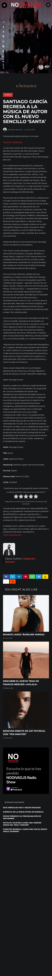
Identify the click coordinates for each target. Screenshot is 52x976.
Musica (8, 95)
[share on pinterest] (3, 46)
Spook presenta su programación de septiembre (22, 817)
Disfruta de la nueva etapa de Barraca (23, 812)
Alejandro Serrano (15, 130)
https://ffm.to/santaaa (12, 142)
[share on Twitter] (3, 56)
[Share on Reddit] (3, 22)
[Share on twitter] (13, 576)
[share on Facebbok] (3, 61)
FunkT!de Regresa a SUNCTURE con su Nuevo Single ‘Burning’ (25, 830)
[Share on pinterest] (26, 576)
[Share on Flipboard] (3, 27)
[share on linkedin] (3, 51)
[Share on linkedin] (19, 576)
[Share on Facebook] (6, 576)
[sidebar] (48, 5)
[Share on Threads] (3, 32)
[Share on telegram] (39, 576)
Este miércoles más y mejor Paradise (22, 807)
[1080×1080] (26, 770)
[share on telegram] (3, 37)
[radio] (16, 496)
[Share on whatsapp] (32, 576)
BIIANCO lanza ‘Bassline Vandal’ (24, 634)
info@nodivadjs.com (12, 535)
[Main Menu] (4, 5)
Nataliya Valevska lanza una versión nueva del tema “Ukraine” (22, 824)
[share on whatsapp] (3, 41)
